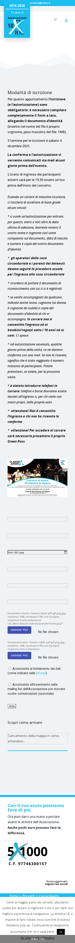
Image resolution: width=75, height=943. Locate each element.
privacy (41, 673)
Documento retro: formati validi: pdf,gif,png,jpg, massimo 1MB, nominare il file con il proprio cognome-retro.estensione (36, 646)
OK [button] (60, 931)
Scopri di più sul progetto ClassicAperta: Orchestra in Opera (41, 770)
